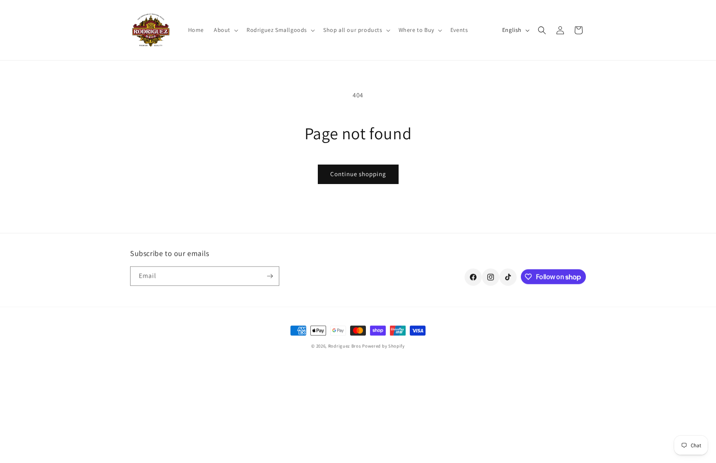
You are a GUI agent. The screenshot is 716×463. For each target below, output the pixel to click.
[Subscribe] (270, 276)
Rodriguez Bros (344, 346)
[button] (225, 30)
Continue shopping (358, 174)
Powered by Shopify (383, 346)
